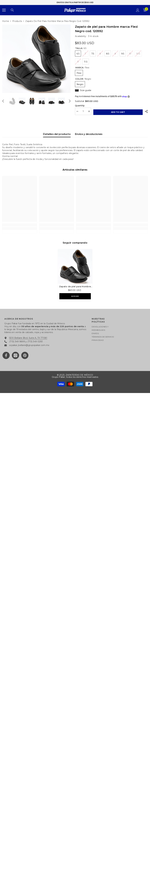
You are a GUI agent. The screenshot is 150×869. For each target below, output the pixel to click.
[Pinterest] (24, 355)
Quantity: (80, 105)
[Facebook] (6, 355)
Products (17, 21)
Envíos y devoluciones (89, 134)
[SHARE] (145, 111)
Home (5, 21)
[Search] (12, 10)
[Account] (137, 10)
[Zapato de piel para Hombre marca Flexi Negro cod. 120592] (75, 266)
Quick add (75, 296)
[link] (19, 224)
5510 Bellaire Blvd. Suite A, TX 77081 (28, 338)
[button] (3, 101)
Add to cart (118, 112)
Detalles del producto (57, 134)
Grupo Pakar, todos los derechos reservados (75, 377)
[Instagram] (15, 355)
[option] (36, 58)
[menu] (4, 10)
